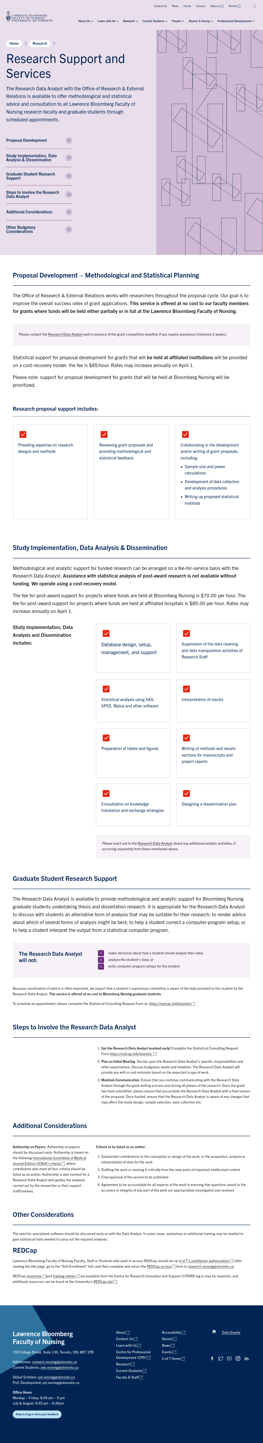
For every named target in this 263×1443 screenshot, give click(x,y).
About (120, 1332)
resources (34, 1276)
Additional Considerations (29, 212)
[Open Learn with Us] (117, 21)
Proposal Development (26, 140)
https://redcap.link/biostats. (131, 1054)
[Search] (255, 6)
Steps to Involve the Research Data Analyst (32, 194)
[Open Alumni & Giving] (211, 21)
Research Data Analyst (65, 334)
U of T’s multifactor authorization (204, 1261)
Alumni (167, 1339)
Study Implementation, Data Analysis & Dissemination (31, 158)
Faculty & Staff (127, 1377)
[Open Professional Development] (253, 21)
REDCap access (159, 1266)
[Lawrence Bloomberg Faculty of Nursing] (29, 17)
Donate (233, 6)
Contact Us (160, 6)
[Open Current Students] (166, 21)
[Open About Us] (92, 21)
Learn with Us (106, 21)
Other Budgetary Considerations (21, 229)
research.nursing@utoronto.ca (211, 1266)
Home (14, 43)
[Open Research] (136, 21)
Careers (200, 6)
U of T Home (171, 1358)
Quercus (215, 6)
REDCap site (103, 1282)
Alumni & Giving (199, 21)
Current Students (153, 21)
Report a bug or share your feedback (37, 1414)
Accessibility (171, 1332)
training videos (64, 1276)
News (175, 6)
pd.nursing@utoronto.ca (56, 1377)
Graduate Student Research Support (30, 176)
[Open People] (182, 21)
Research (129, 21)
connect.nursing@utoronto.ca (54, 1362)
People (176, 21)
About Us (84, 21)
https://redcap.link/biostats (170, 1004)
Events (187, 6)
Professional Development (234, 21)
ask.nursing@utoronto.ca (59, 1367)
